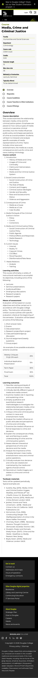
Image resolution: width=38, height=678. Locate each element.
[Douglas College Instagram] (3, 639)
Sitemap (25, 646)
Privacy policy (14, 646)
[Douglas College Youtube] (17, 639)
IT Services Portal (12, 598)
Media (8, 621)
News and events (13, 624)
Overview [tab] (10, 90)
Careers (9, 618)
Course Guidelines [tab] (13, 98)
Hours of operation (13, 573)
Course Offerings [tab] (13, 106)
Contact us (10, 567)
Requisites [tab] (10, 94)
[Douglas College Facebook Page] (6, 639)
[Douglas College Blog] (21, 639)
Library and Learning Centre (17, 592)
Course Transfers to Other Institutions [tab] (20, 102)
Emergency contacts (14, 576)
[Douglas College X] (10, 638)
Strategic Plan (11, 612)
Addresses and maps (14, 570)
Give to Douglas (12, 615)
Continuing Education (15, 596)
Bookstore (10, 589)
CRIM (5, 20)
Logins (26, 12)
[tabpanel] (19, 331)
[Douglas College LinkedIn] (14, 639)
